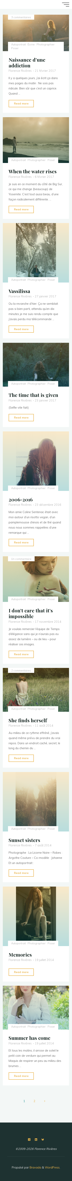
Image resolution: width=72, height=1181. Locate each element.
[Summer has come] (36, 1008)
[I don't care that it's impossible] (36, 579)
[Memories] (36, 916)
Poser (15, 48)
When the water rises (33, 171)
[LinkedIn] (36, 1140)
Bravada (35, 1167)
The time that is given (33, 395)
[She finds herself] (36, 690)
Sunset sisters (24, 840)
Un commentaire (21, 558)
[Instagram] (29, 1140)
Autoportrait (18, 44)
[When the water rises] (36, 140)
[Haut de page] (56, 1165)
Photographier (46, 44)
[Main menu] (65, 5)
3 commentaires (21, 17)
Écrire (31, 44)
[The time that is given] (36, 365)
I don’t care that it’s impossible (31, 613)
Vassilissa (19, 291)
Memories (20, 954)
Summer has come (29, 1038)
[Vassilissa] (36, 253)
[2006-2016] (36, 461)
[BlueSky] (43, 1140)
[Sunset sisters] (36, 801)
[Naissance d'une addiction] (36, 33)
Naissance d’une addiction (27, 62)
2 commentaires (21, 670)
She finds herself (28, 720)
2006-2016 (21, 499)
